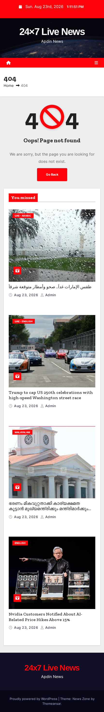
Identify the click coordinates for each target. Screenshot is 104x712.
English (20, 542)
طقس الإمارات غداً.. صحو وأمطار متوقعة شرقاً (50, 286)
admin (50, 295)
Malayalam (22, 432)
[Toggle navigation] (96, 63)
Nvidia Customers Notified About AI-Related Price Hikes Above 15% (45, 616)
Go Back (52, 174)
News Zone (81, 699)
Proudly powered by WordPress (34, 699)
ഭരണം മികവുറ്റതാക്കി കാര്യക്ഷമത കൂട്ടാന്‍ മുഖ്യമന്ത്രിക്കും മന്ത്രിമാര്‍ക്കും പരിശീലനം (48, 509)
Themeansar (51, 703)
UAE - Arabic (23, 215)
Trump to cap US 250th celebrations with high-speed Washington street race (51, 395)
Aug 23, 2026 (26, 295)
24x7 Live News (51, 667)
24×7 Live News (52, 31)
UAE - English (23, 321)
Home (9, 85)
